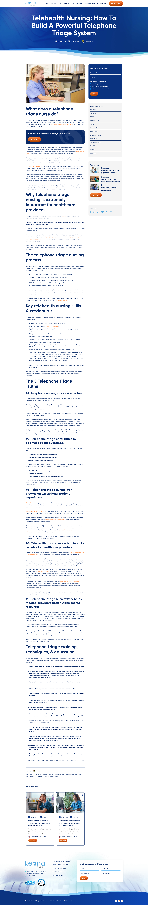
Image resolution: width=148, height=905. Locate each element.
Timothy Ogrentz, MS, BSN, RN (39, 836)
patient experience (95, 135)
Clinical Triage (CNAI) (59, 868)
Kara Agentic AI (57, 875)
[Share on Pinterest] (106, 212)
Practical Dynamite (95, 142)
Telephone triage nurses (33, 166)
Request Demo (116, 3)
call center (93, 109)
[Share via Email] (102, 212)
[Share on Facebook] (90, 212)
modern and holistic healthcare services (61, 124)
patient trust (93, 138)
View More (95, 195)
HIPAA (92, 124)
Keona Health (94, 128)
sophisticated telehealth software (54, 519)
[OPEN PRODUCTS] (57, 3)
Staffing (92, 149)
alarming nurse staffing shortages (69, 581)
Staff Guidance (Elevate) (60, 864)
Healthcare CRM (94, 120)
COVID (92, 117)
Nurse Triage (62, 41)
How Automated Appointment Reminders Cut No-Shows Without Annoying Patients (110, 189)
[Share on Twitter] (94, 212)
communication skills (52, 326)
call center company (43, 571)
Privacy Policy (68, 901)
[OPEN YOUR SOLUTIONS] (81, 3)
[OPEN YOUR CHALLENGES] (69, 3)
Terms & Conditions (55, 901)
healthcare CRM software (49, 237)
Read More (32, 840)
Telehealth (93, 153)
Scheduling (93, 146)
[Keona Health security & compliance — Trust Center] (41, 882)
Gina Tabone (39, 771)
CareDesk (93, 113)
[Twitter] (116, 901)
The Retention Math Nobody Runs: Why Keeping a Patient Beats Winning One (110, 172)
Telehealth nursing (31, 503)
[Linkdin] (122, 901)
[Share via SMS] (111, 212)
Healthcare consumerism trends (35, 511)
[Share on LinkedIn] (98, 212)
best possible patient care (62, 300)
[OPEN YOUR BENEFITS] (105, 3)
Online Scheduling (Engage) (61, 861)
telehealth (64, 216)
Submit (94, 93)
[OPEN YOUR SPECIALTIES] (94, 3)
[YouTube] (119, 901)
